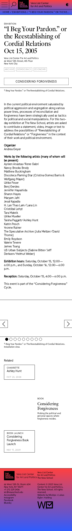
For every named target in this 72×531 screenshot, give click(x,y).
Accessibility (10, 495)
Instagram (9, 497)
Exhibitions (19, 12)
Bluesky (7, 502)
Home (6, 12)
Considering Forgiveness (36, 81)
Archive (9, 69)
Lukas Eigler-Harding (50, 496)
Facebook (8, 500)
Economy (40, 69)
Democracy (24, 69)
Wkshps (52, 495)
